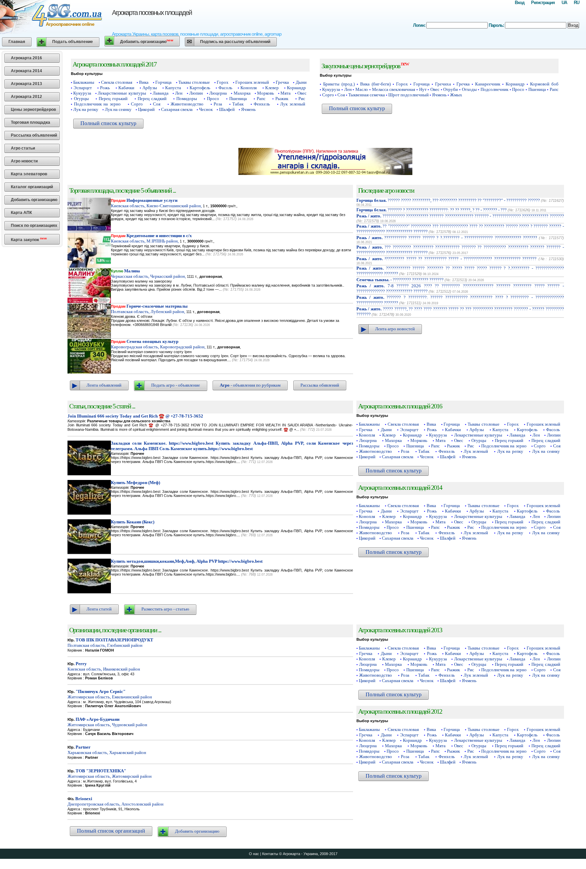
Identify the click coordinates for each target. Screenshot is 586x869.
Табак (237, 104)
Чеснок (206, 109)
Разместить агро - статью (165, 609)
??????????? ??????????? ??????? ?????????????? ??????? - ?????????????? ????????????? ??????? (460, 215)
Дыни (301, 82)
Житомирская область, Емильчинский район (109, 694)
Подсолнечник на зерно (97, 104)
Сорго (137, 104)
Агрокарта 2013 (26, 83)
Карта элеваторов (29, 174)
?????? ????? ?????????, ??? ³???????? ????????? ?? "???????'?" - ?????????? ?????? (448, 200)
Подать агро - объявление (175, 385)
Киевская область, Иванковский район (103, 666)
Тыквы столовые (194, 82)
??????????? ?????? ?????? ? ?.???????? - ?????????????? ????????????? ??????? (446, 237)
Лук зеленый (292, 104)
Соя (156, 104)
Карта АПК (21, 212)
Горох (223, 82)
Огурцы (81, 98)
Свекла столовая (116, 82)
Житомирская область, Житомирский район (109, 773)
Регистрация (543, 2)
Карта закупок (29, 239)
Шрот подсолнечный (408, 94)
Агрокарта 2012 (26, 96)
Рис (301, 98)
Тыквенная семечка (366, 94)
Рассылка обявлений (319, 385)
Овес (302, 93)
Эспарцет (83, 87)
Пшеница (238, 98)
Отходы (469, 89)
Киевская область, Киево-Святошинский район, (156, 203)
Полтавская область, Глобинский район (110, 642)
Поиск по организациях (34, 225)
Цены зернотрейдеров (33, 109)
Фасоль (225, 87)
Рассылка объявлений (34, 135)
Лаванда (161, 93)
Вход (519, 2)
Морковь (265, 93)
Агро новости (24, 161)
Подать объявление (72, 41)
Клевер (272, 87)
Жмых (456, 94)
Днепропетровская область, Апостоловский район (115, 801)
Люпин (196, 93)
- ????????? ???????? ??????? (400, 279)
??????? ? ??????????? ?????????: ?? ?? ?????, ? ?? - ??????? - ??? (431, 209)
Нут (423, 89)
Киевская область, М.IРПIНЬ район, (151, 238)
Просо (213, 98)
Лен (178, 93)
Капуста (173, 87)
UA (564, 2)
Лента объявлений (103, 385)
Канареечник (487, 83)
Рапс (261, 98)
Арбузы (149, 87)
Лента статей (99, 609)
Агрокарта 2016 (26, 58)
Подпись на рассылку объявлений (235, 41)
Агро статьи (23, 148)
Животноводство (187, 104)
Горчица (163, 82)
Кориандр (296, 87)
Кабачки (126, 87)
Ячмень (248, 109)
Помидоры (186, 98)
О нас (254, 854)
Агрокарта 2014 (26, 71)
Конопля (248, 87)
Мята (285, 93)
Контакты (270, 854)
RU (576, 2)
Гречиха (443, 83)
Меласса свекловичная (393, 89)
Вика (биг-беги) (375, 83)
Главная (16, 41)
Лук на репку (85, 109)
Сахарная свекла (177, 109)
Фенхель (262, 104)
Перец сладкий (152, 98)
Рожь (105, 87)
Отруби (450, 89)
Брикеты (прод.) (339, 83)
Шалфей (227, 109)
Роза (218, 104)
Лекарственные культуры (122, 93)
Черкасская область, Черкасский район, (148, 273)
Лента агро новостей (395, 328)
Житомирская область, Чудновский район (107, 722)
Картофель (200, 87)
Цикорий (146, 109)
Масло (361, 89)
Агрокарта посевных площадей (152, 12)
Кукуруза (82, 93)
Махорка (242, 93)
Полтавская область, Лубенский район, (149, 309)
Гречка (282, 82)
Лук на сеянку (118, 109)
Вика (144, 82)
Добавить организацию (146, 41)
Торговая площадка (30, 122)
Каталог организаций (32, 187)
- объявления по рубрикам (250, 385)
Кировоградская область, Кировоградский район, (158, 344)
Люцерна (218, 93)
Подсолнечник (494, 89)
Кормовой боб (544, 83)
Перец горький (113, 98)
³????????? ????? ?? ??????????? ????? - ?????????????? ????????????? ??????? (446, 258)
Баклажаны (83, 82)
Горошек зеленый (252, 82)
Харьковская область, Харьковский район (106, 750)
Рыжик (281, 98)
